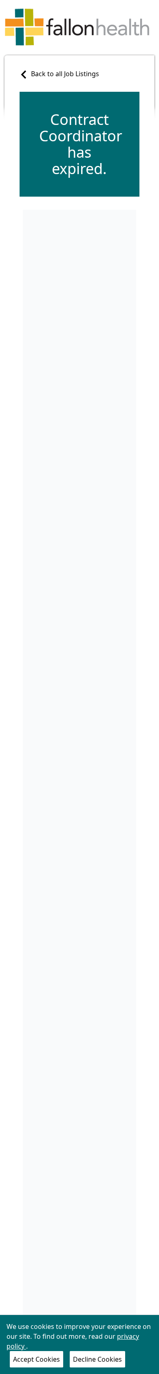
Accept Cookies (36, 1359)
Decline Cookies (97, 1359)
